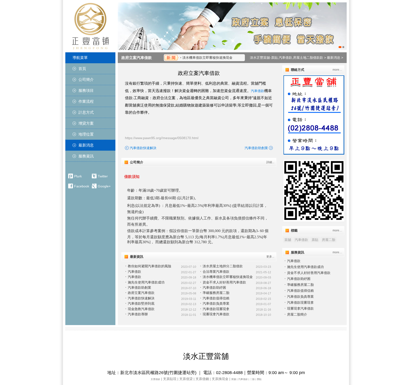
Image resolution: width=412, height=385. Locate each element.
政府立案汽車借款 (136, 58)
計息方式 (86, 112)
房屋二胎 (328, 240)
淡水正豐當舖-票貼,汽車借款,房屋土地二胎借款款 (286, 57)
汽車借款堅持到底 (141, 303)
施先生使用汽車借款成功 (146, 282)
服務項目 (86, 90)
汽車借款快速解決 (143, 148)
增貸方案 (86, 123)
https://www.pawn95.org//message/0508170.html (161, 138)
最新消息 (86, 145)
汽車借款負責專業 (216, 303)
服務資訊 (86, 156)
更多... (270, 256)
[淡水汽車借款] (232, 26)
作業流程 (86, 101)
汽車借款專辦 (138, 314)
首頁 (82, 69)
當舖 (287, 240)
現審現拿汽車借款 (216, 314)
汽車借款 (257, 91)
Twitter (103, 176)
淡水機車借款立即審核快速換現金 (207, 57)
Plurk (78, 176)
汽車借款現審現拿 (216, 309)
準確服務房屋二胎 (216, 293)
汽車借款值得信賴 (216, 298)
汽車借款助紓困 (214, 287)
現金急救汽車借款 (141, 309)
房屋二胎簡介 (297, 314)
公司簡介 (86, 80)
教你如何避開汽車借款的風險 (149, 266)
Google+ (104, 186)
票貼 (315, 240)
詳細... (270, 162)
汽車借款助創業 (256, 148)
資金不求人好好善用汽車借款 (224, 282)
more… (337, 69)
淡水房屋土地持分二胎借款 (223, 266)
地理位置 (86, 134)
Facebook (81, 186)
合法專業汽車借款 (216, 271)
